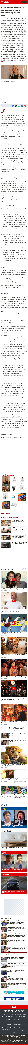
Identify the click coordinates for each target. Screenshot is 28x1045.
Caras (15, 1020)
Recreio (15, 1024)
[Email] (25, 106)
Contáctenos (22, 1028)
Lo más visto (6, 918)
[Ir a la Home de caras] (6, 2)
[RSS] (19, 1011)
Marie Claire (18, 1014)
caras (14, 853)
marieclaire (14, 831)
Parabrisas (11, 1016)
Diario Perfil (5, 1014)
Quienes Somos (14, 1028)
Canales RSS (5, 1028)
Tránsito (14, 1032)
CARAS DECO (3, 5)
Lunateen (17, 1016)
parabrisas (14, 875)
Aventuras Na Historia (10, 1022)
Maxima (20, 1024)
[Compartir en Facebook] (13, 106)
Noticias (11, 1014)
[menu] (2, 2)
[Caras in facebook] (9, 1011)
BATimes (23, 1016)
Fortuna (24, 1014)
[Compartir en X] (16, 106)
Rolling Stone (20, 1022)
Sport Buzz (8, 1024)
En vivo (24, 1)
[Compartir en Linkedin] (22, 106)
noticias (14, 809)
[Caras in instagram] (5, 1011)
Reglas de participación (20, 1030)
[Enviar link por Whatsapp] (19, 106)
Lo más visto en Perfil (9, 954)
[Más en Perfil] (9, 805)
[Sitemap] (22, 1011)
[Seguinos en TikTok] (16, 1011)
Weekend (4, 1016)
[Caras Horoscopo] (14, 1000)
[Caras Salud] (14, 993)
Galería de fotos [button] (8, 62)
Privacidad (5, 1030)
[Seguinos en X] (12, 1011)
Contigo (20, 1020)
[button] (14, 74)
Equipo (11, 1030)
